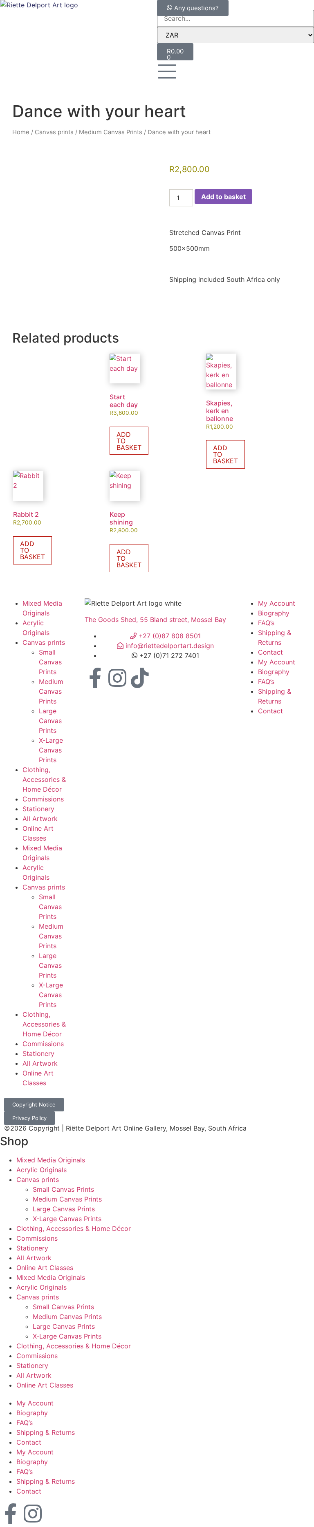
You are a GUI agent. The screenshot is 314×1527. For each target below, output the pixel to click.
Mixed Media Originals (50, 1160)
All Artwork (40, 818)
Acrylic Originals (41, 1170)
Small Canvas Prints (50, 662)
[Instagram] (117, 678)
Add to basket (223, 197)
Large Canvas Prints (50, 721)
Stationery (38, 809)
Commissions (43, 799)
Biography (273, 613)
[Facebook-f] (95, 678)
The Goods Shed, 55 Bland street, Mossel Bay (155, 619)
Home (20, 132)
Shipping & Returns (45, 1432)
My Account (276, 603)
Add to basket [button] (129, 440)
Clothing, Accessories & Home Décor (44, 779)
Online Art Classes (44, 1268)
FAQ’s (266, 623)
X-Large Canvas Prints (51, 750)
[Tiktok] (140, 678)
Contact (270, 652)
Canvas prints (54, 132)
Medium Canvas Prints (110, 132)
